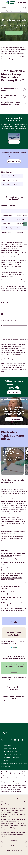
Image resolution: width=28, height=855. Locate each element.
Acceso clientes (22, 2)
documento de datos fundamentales (13, 501)
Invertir (14, 33)
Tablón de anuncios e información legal (15, 763)
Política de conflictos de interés (11, 592)
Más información (14, 161)
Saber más (15, 392)
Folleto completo (7, 559)
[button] (25, 224)
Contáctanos (6, 766)
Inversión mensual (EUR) (8, 320)
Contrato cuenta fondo (8, 583)
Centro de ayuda (14, 689)
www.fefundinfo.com (9, 643)
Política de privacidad (9, 748)
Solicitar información (15, 680)
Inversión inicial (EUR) (7, 309)
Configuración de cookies (14, 850)
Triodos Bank (7, 729)
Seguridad (6, 760)
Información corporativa (10, 751)
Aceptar (14, 841)
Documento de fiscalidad (9, 586)
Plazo (2, 331)
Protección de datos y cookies (12, 754)
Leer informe (14, 142)
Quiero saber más (15, 419)
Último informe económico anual (12, 562)
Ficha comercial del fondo (9, 548)
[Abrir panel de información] (25, 303)
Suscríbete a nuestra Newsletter (15, 701)
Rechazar (14, 846)
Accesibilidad (7, 745)
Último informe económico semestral (13, 568)
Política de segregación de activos (12, 603)
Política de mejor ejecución (10, 597)
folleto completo (17, 499)
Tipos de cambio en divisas (11, 757)
